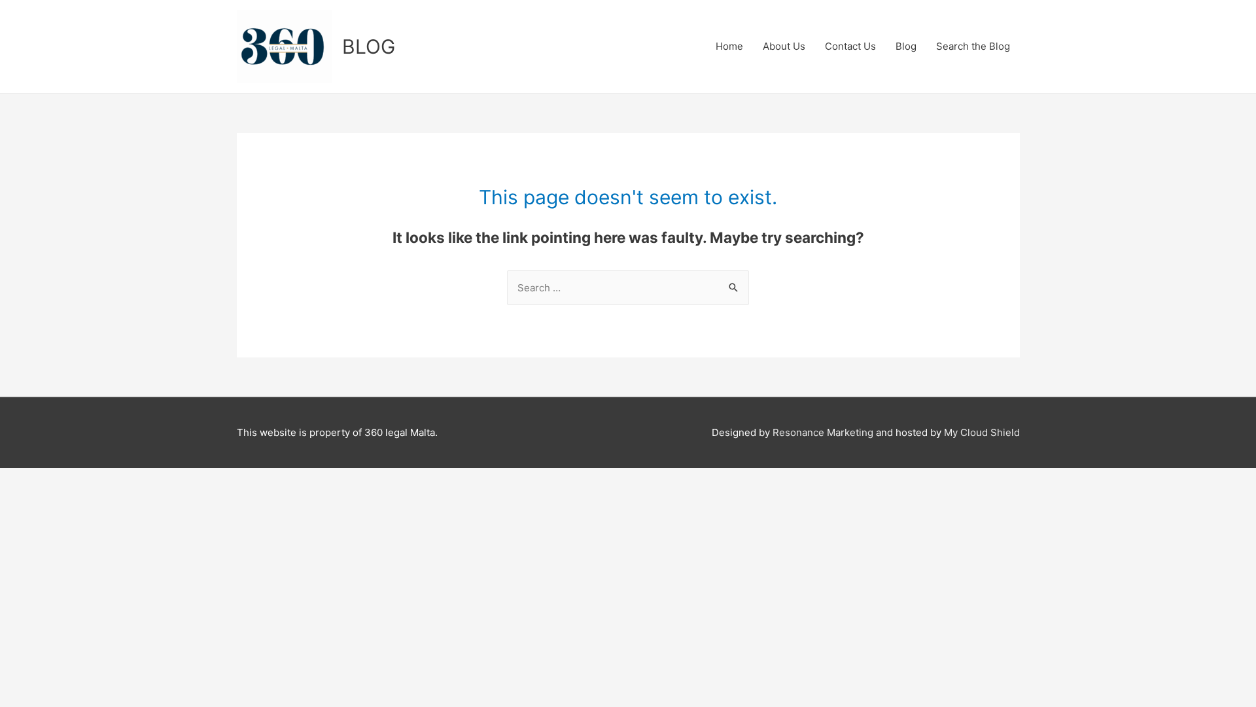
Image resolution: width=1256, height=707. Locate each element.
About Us (784, 46)
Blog (906, 46)
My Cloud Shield (982, 432)
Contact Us (850, 46)
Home (729, 46)
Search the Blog (973, 46)
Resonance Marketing (824, 432)
